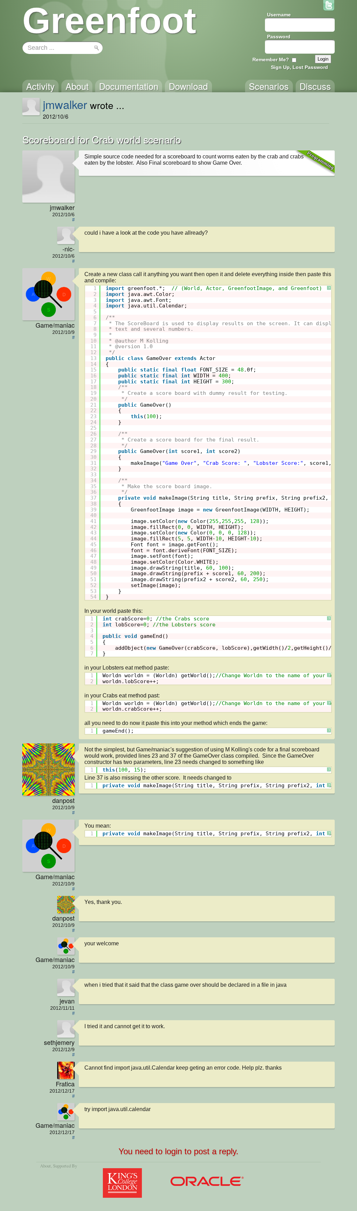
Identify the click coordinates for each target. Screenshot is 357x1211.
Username (279, 14)
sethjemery (59, 1042)
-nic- (68, 248)
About (45, 1166)
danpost (63, 800)
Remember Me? (270, 59)
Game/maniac (55, 324)
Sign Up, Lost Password (299, 67)
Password (278, 36)
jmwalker (65, 104)
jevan (67, 1000)
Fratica (65, 1083)
